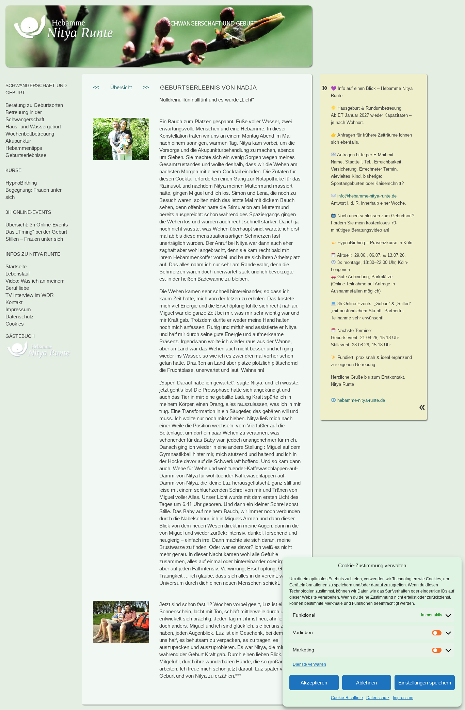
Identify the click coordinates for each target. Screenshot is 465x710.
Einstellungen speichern (424, 682)
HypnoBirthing (21, 183)
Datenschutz (377, 697)
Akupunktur (18, 141)
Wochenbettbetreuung (29, 134)
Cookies (14, 324)
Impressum (403, 697)
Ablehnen (366, 682)
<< (96, 87)
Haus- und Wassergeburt (33, 126)
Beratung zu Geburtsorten (34, 105)
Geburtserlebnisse (25, 155)
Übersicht (121, 87)
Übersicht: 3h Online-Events (36, 224)
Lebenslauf (17, 274)
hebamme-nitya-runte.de (361, 400)
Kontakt (13, 302)
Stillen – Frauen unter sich (34, 239)
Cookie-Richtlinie (347, 697)
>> (146, 87)
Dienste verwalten (309, 664)
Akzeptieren (314, 682)
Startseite (16, 266)
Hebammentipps (23, 148)
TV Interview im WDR (29, 295)
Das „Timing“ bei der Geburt (36, 232)
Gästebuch (20, 336)
